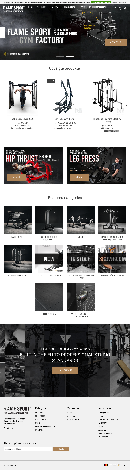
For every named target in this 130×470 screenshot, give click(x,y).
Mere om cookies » (119, 2)
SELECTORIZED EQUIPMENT (49, 238)
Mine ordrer (72, 416)
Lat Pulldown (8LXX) (65, 119)
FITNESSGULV (49, 314)
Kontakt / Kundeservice (108, 419)
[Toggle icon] (115, 8)
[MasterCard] (106, 465)
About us (102, 430)
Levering (101, 416)
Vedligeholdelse (105, 412)
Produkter (39, 412)
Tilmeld (70, 412)
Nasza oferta (40, 419)
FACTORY (102, 423)
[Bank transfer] (114, 465)
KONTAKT (68, 10)
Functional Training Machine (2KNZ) (107, 120)
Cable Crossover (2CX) (22, 119)
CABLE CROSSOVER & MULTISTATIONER (112, 238)
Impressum (103, 437)
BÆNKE (81, 237)
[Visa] (110, 465)
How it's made (65, 370)
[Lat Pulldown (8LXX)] (65, 96)
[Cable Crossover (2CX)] (23, 96)
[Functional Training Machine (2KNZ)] (107, 96)
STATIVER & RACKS (17, 275)
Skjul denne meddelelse (101, 2)
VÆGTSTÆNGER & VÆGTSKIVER (80, 315)
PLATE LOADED (17, 237)
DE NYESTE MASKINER (49, 275)
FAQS (82, 7)
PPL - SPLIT (40, 416)
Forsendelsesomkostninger (22, 128)
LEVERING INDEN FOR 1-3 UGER (81, 276)
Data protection (105, 433)
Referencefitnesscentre (112, 275)
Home (30, 7)
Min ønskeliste (73, 419)
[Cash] (118, 465)
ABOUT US (115, 42)
